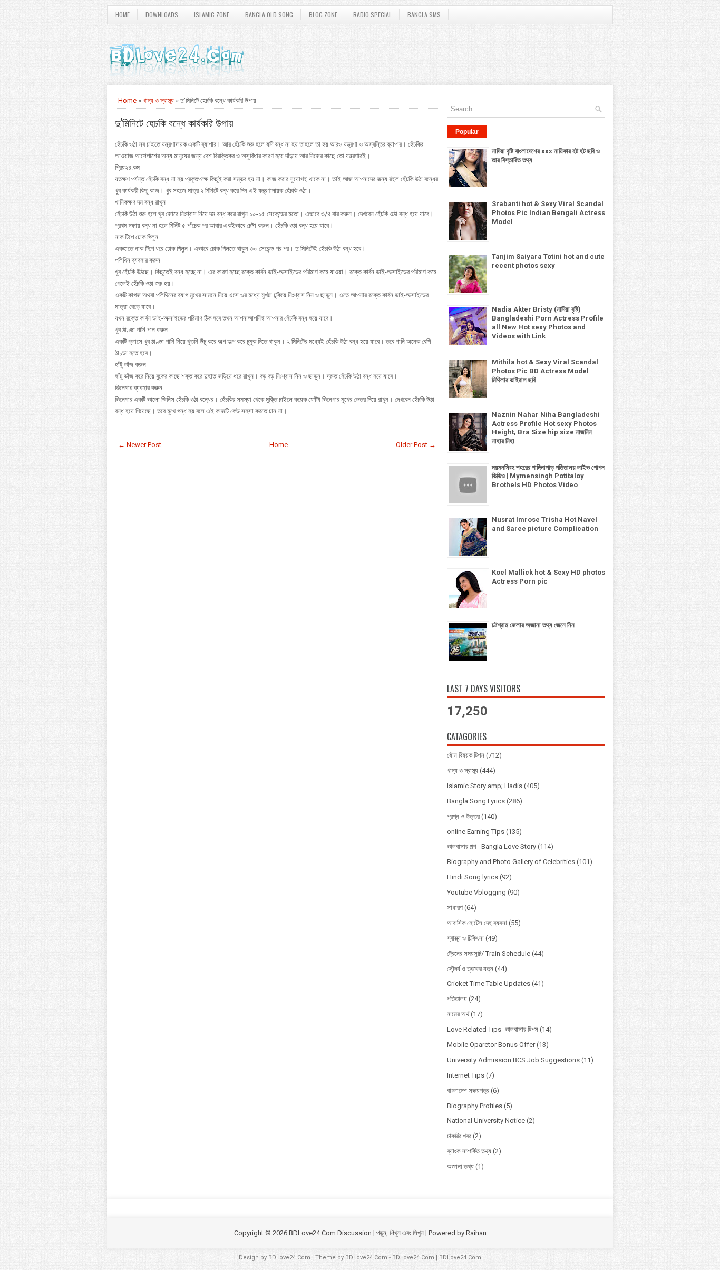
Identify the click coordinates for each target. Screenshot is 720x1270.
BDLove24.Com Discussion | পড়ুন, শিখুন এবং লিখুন (356, 1233)
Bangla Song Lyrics (476, 801)
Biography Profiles (474, 1106)
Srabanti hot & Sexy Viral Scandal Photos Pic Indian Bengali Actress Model (548, 213)
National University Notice (486, 1120)
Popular (467, 131)
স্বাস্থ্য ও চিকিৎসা (465, 938)
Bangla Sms (424, 14)
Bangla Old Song (269, 14)
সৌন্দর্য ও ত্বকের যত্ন (470, 969)
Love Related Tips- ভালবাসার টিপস (492, 1029)
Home (122, 14)
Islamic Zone (211, 14)
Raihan (476, 1233)
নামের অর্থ (458, 1014)
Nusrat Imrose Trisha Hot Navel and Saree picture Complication (545, 524)
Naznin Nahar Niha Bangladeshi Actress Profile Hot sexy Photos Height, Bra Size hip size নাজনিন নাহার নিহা (546, 428)
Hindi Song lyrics (472, 877)
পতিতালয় (457, 999)
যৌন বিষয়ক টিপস (465, 755)
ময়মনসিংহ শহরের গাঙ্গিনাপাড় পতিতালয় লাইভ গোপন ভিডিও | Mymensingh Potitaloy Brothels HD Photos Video (548, 476)
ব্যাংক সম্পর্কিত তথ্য (469, 1151)
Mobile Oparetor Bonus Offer (491, 1045)
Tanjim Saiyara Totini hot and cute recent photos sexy (548, 261)
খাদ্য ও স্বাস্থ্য (158, 100)
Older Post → (416, 445)
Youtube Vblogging (476, 892)
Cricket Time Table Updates (488, 983)
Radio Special (372, 14)
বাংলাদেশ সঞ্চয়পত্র (468, 1090)
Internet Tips (465, 1075)
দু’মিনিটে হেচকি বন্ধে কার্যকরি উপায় (174, 122)
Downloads (161, 14)
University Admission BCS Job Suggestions (513, 1060)
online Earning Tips (475, 832)
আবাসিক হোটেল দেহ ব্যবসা (477, 923)
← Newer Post (139, 445)
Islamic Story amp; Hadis (484, 786)
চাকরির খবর (459, 1136)
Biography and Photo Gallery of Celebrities (511, 862)
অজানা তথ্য (460, 1166)
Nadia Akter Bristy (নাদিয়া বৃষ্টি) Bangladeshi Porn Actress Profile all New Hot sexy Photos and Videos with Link (548, 322)
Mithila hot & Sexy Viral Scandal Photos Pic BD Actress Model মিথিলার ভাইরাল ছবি (545, 371)
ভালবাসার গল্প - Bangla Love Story (491, 846)
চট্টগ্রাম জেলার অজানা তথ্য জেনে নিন (533, 625)
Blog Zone (323, 14)
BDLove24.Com (289, 1257)
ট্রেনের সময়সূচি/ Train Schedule (488, 953)
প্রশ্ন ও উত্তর (463, 816)
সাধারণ (455, 908)
